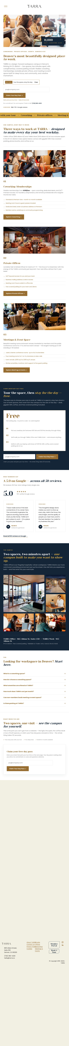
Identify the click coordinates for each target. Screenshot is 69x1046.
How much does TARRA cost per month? (18, 691)
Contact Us (31, 944)
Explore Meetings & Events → (16, 370)
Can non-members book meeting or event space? (22, 697)
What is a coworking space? (14, 674)
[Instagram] (62, 942)
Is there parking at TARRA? (13, 703)
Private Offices (37, 943)
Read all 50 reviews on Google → (15, 536)
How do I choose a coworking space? (17, 680)
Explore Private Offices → (15, 293)
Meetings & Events (39, 950)
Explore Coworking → (14, 217)
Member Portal (54, 945)
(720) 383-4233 (37, 103)
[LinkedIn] (62, 945)
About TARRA (31, 942)
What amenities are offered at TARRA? (18, 685)
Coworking (38, 947)
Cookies (29, 949)
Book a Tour (54, 951)
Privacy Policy (31, 947)
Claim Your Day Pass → (14, 95)
